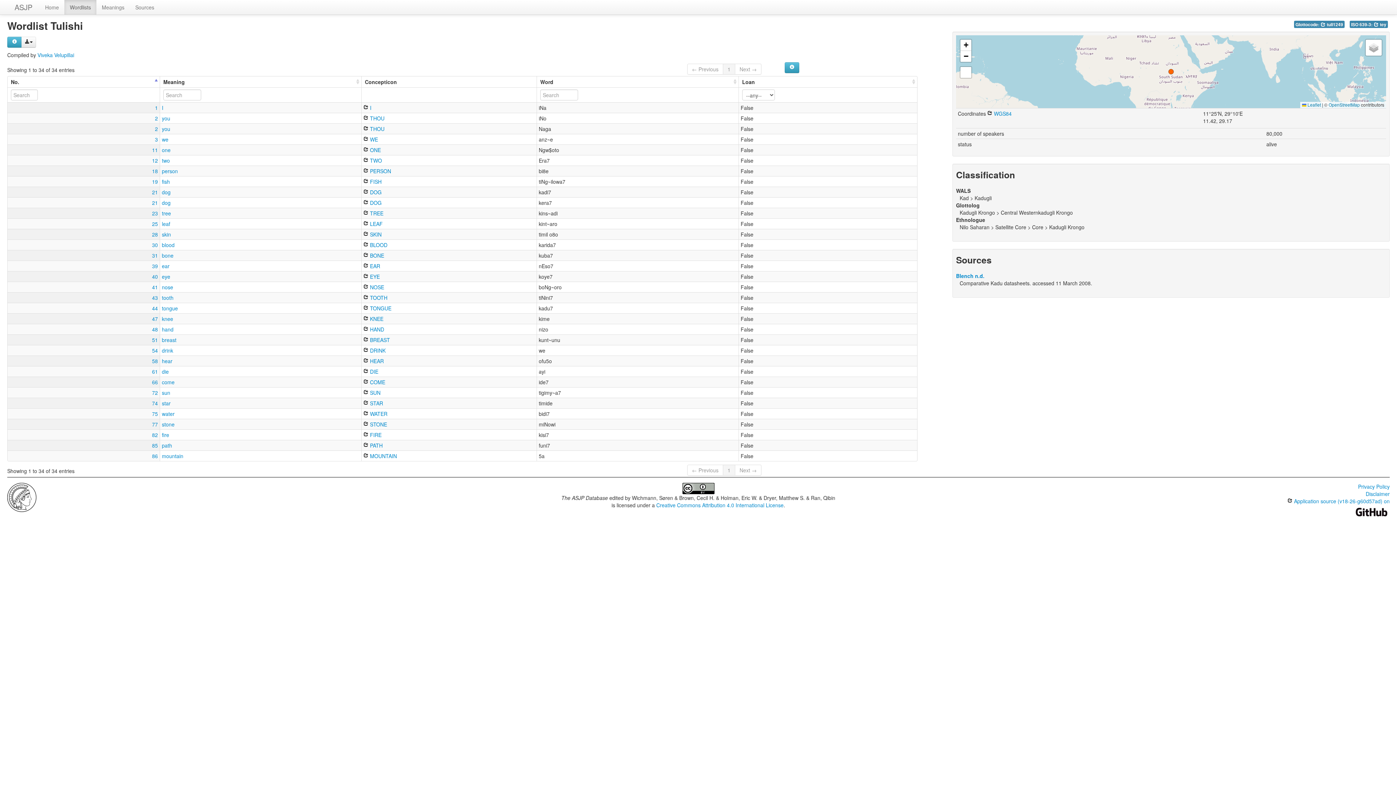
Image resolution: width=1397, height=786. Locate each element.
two (166, 160)
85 (155, 445)
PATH (376, 445)
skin (166, 234)
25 (155, 223)
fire (165, 434)
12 (155, 160)
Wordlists (80, 7)
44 (155, 308)
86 (155, 456)
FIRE (375, 434)
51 (155, 340)
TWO (375, 160)
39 (155, 266)
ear (166, 266)
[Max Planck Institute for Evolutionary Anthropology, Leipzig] (21, 496)
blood (168, 245)
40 (155, 276)
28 (155, 234)
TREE (376, 213)
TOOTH (378, 297)
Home (52, 7)
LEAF (376, 223)
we (165, 139)
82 (155, 434)
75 (155, 413)
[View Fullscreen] (965, 72)
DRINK (377, 350)
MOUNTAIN (383, 456)
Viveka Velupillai (55, 55)
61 (155, 371)
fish (166, 181)
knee (167, 318)
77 (155, 424)
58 (155, 361)
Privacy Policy (1374, 486)
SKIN (375, 234)
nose (167, 287)
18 (155, 171)
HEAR (376, 361)
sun (166, 392)
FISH (375, 181)
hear (167, 361)
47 (155, 318)
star (166, 403)
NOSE (376, 287)
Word (546, 82)
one (166, 150)
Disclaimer (1378, 493)
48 (155, 329)
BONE (376, 255)
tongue (170, 308)
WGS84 (1002, 113)
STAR (376, 403)
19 (155, 181)
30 (155, 245)
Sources (144, 7)
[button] (1171, 71)
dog (166, 192)
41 (155, 287)
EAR (374, 266)
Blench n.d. (970, 275)
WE (373, 139)
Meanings (113, 7)
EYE (374, 276)
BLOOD (378, 245)
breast (169, 340)
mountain (172, 456)
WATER (378, 413)
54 (155, 350)
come (168, 382)
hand (168, 329)
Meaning (174, 82)
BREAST (379, 340)
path (167, 445)
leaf (166, 223)
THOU (377, 118)
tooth (168, 297)
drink (167, 350)
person (170, 171)
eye (166, 276)
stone (168, 424)
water (168, 413)
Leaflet (1313, 105)
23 (155, 213)
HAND (376, 329)
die (165, 371)
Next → (748, 69)
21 (155, 192)
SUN (375, 392)
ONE (375, 150)
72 (155, 392)
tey (1382, 24)
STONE (378, 424)
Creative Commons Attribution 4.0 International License (720, 505)
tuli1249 (1334, 24)
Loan (748, 82)
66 (155, 382)
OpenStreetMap (1344, 105)
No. (15, 82)
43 (155, 297)
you (166, 118)
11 (155, 150)
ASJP (23, 7)
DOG (375, 192)
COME (377, 382)
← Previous (705, 69)
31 (155, 255)
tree (166, 213)
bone (168, 255)
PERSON (380, 171)
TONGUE (380, 308)
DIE (373, 371)
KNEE (376, 318)
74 (155, 403)
